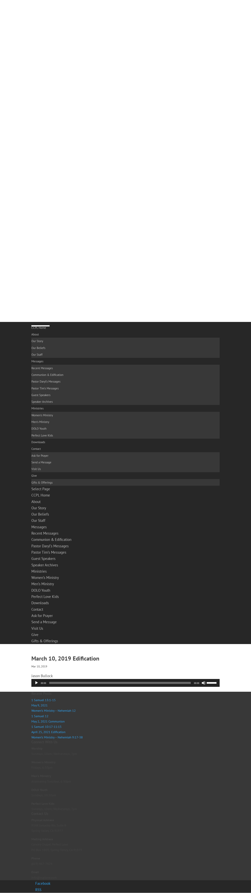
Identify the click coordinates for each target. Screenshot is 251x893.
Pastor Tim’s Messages (45, 388)
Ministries (37, 408)
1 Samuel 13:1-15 (43, 700)
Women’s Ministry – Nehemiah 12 (53, 711)
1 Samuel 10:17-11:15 (46, 727)
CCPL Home (38, 328)
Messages (37, 361)
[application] (125, 683)
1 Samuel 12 (39, 716)
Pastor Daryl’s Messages (45, 381)
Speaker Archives (42, 402)
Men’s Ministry (40, 422)
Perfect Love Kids (42, 435)
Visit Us (36, 469)
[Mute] (204, 683)
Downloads (38, 442)
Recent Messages (42, 368)
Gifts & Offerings (42, 482)
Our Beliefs (38, 348)
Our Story (37, 341)
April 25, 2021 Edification (48, 732)
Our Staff (37, 354)
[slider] (212, 682)
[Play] (36, 683)
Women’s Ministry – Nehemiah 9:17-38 (57, 737)
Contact (36, 449)
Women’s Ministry (42, 415)
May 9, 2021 (39, 705)
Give (34, 475)
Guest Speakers (40, 395)
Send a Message (41, 462)
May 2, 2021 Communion (48, 721)
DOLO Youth (38, 428)
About (35, 334)
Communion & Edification (47, 375)
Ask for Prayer (39, 455)
